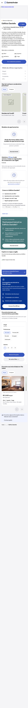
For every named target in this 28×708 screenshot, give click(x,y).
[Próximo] (24, 122)
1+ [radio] (4, 347)
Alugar (4, 89)
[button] (13, 391)
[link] (14, 355)
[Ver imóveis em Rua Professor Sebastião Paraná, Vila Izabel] (7, 6)
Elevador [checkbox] (7, 336)
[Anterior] (19, 122)
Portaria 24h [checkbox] (15, 332)
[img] (11, 102)
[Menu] (2, 2)
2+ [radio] (8, 347)
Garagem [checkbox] (14, 336)
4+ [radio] (15, 347)
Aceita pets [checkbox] (7, 339)
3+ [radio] (11, 347)
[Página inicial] (11, 2)
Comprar (11, 89)
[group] (13, 391)
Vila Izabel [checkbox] (7, 332)
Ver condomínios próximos (14, 61)
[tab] (5, 324)
